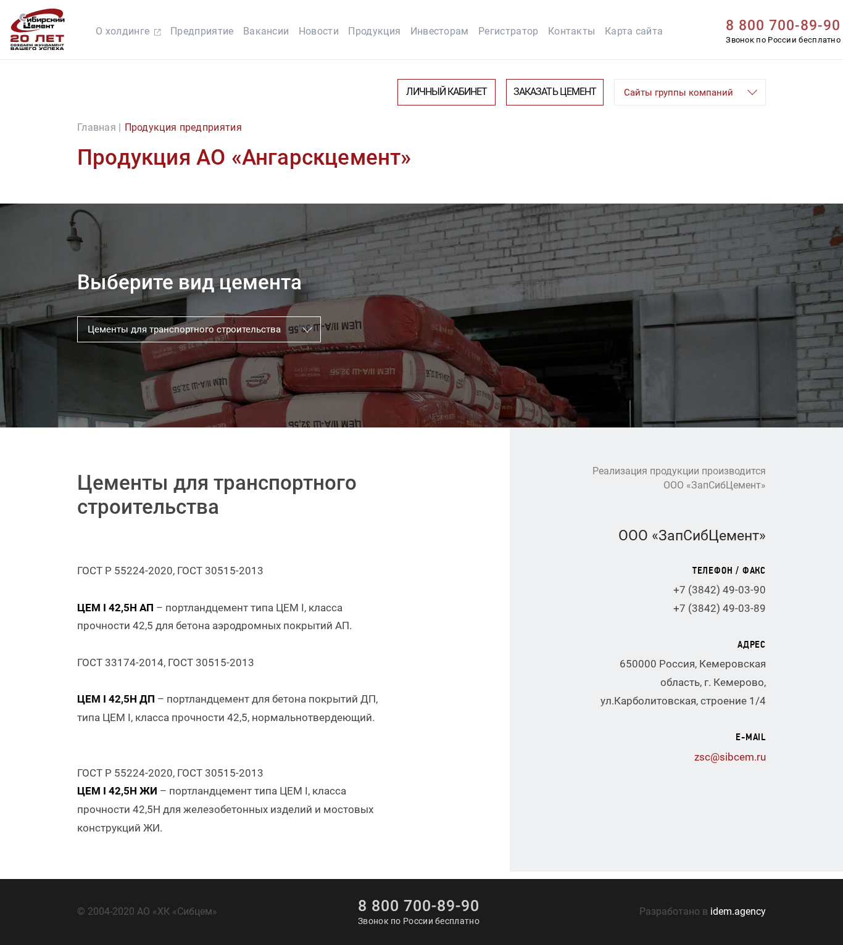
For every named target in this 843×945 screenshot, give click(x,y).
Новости (319, 31)
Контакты (571, 31)
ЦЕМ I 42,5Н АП (115, 607)
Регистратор (508, 31)
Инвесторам (439, 31)
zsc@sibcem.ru (730, 757)
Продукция (374, 31)
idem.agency (738, 911)
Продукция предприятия (183, 127)
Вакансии (266, 31)
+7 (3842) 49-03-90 (719, 590)
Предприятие (201, 31)
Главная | (99, 127)
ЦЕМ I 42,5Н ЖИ (117, 791)
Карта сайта (634, 31)
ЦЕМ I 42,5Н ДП (116, 699)
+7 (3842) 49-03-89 (719, 608)
